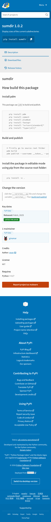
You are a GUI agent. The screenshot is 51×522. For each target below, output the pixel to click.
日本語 (40, 493)
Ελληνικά (36, 496)
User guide (24, 326)
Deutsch (45, 496)
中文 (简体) (10, 498)
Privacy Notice (24, 421)
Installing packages (24, 319)
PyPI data (7, 211)
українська (27, 496)
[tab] (25, 52)
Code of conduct (24, 417)
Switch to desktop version (26, 481)
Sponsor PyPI (25, 390)
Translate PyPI (24, 387)
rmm (11, 252)
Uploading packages (24, 322)
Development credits (24, 394)
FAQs (25, 333)
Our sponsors (25, 363)
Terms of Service (24, 410)
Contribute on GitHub (24, 383)
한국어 (27, 501)
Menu (41, 5)
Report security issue (25, 414)
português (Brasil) (13, 496)
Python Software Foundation (33, 459)
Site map (25, 468)
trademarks (22, 457)
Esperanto (46, 498)
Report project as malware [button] (25, 284)
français (32, 493)
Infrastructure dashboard (24, 353)
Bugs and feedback (25, 380)
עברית (38, 498)
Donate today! (25, 450)
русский (30, 498)
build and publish (39, 197)
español (24, 493)
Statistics (25, 356)
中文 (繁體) (20, 498)
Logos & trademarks (25, 360)
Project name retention (24, 329)
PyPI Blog (24, 349)
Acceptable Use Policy (24, 425)
